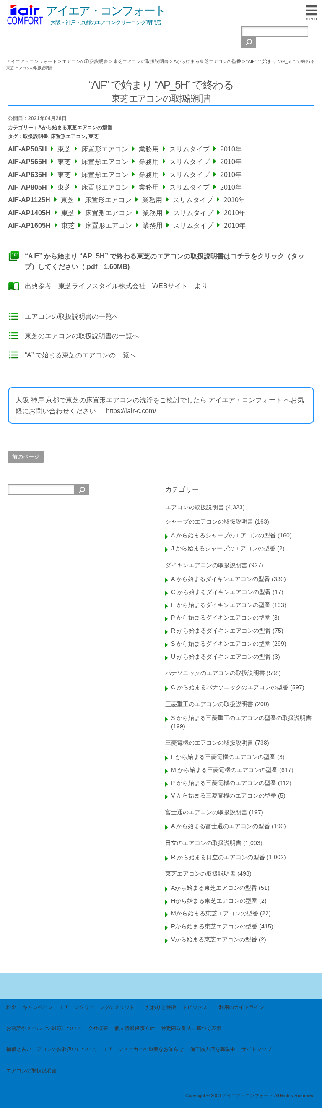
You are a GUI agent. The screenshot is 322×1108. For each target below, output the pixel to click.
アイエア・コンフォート (105, 10)
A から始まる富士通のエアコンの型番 (220, 826)
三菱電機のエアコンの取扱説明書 (209, 742)
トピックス (195, 1007)
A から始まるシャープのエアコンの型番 (223, 535)
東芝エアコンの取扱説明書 (200, 873)
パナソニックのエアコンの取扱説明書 (215, 673)
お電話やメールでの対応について (44, 1028)
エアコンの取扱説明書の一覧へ (72, 316)
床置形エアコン (68, 136)
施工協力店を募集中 (212, 1049)
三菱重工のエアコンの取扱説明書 (209, 704)
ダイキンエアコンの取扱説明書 (206, 565)
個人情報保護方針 (134, 1028)
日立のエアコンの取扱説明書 (203, 842)
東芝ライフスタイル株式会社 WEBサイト (123, 285)
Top (302, 1088)
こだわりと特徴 (158, 1007)
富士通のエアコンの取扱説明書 (206, 812)
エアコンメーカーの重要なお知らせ (143, 1049)
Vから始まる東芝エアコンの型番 (214, 939)
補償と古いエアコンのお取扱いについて (51, 1049)
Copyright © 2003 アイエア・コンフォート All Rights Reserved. (250, 1095)
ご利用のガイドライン (239, 1007)
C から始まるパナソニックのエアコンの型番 (229, 687)
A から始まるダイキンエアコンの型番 (220, 579)
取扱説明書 (35, 136)
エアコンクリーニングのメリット (97, 1007)
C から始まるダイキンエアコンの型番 (221, 592)
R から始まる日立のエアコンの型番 (218, 857)
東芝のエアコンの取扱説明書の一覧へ (82, 335)
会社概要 (98, 1028)
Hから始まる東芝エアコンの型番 (214, 900)
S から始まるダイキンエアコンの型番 (220, 643)
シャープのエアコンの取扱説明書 (209, 521)
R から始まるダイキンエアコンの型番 (221, 630)
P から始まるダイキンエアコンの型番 (220, 617)
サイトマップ (257, 1049)
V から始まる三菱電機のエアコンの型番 (223, 795)
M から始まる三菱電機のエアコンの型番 (224, 769)
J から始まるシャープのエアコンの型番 (223, 548)
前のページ (25, 457)
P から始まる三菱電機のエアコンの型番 (223, 783)
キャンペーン (38, 1007)
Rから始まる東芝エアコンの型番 (214, 926)
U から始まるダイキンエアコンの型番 (221, 656)
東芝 (93, 136)
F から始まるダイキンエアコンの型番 (220, 605)
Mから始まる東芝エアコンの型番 (214, 913)
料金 (11, 1007)
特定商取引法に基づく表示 (191, 1028)
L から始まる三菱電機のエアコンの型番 (223, 756)
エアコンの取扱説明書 (194, 507)
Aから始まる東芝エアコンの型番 (75, 127)
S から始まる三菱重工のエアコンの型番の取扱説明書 (241, 717)
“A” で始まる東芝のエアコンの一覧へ (80, 355)
